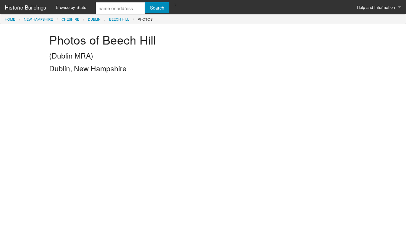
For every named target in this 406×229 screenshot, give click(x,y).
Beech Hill (119, 19)
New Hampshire (38, 19)
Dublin (94, 19)
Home (10, 19)
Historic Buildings (25, 7)
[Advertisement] (203, 120)
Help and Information (376, 7)
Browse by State (71, 7)
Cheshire (70, 19)
